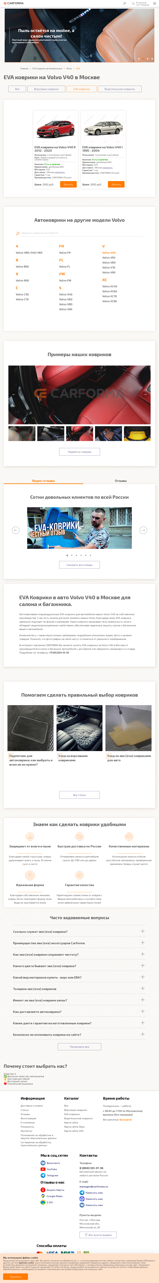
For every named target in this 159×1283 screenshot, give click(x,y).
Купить (68, 184)
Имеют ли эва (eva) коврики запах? (40, 1000)
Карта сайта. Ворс (74, 1126)
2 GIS (50, 1202)
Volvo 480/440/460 (29, 252)
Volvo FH (65, 252)
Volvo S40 (65, 294)
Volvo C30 (22, 294)
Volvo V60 (109, 262)
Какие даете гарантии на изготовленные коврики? (52, 1023)
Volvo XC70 (109, 296)
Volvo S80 (65, 304)
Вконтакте (53, 1162)
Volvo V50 (108, 257)
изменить (60, 172)
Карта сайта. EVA (74, 1130)
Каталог (71, 1098)
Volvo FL (64, 266)
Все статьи (79, 794)
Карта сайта (71, 1122)
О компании (28, 1122)
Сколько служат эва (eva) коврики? (40, 931)
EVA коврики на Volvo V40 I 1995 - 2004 (102, 148)
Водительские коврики (78, 1118)
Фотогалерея (28, 1118)
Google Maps (55, 1196)
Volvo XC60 (109, 291)
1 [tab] (67, 555)
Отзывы (25, 1114)
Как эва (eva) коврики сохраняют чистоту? (46, 954)
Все (66, 1105)
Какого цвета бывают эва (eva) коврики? (44, 966)
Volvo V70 (108, 267)
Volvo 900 (22, 280)
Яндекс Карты (55, 1189)
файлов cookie (26, 1262)
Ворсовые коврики (75, 1109)
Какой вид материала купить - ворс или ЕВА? (47, 977)
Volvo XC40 (109, 286)
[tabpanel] (79, 528)
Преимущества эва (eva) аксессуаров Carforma (49, 943)
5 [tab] (86, 555)
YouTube (52, 1169)
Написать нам (94, 1192)
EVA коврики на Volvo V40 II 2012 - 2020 (54, 148)
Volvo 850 (22, 266)
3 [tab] (77, 555)
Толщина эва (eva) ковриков (34, 989)
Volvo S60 (65, 299)
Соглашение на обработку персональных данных (36, 1144)
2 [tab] (72, 555)
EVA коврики (72, 1114)
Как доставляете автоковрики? (37, 1011)
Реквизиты (27, 1126)
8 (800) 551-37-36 (91, 1168)
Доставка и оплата (32, 1105)
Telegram (52, 1175)
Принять (15, 1276)
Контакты (26, 1130)
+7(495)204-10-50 (59, 652)
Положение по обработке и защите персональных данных (39, 1136)
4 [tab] (81, 555)
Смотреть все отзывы (79, 564)
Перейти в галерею (79, 451)
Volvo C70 (22, 299)
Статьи (25, 1109)
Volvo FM (65, 280)
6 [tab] (91, 555)
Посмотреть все (79, 1046)
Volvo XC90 (109, 301)
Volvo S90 (65, 309)
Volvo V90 (108, 272)
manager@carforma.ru (94, 1186)
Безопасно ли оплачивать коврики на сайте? (47, 1034)
